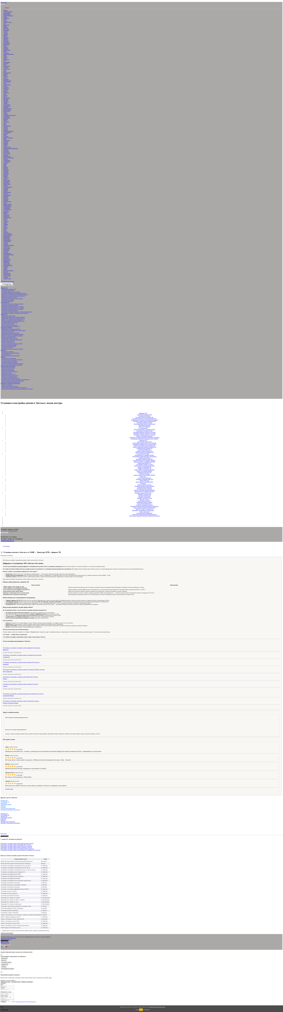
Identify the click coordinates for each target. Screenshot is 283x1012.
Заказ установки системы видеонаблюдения (144, 507)
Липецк (5, 56)
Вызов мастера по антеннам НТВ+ (144, 482)
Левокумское (7, 273)
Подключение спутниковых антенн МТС (144, 465)
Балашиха (6, 63)
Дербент (6, 191)
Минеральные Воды (9, 254)
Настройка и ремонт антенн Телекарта (144, 486)
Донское (6, 242)
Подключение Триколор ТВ (144, 441)
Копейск (6, 167)
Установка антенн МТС (144, 457)
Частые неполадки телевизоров (144, 513)
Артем (5, 222)
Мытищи (6, 133)
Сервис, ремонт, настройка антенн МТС (144, 469)
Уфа (5, 23)
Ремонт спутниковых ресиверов (144, 436)
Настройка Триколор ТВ (144, 449)
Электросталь (7, 160)
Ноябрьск (6, 224)
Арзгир (5, 269)
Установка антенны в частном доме (144, 417)
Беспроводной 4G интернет (7, 968)
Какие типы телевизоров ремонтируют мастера (144, 514)
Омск (5, 19)
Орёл (5, 94)
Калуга (5, 86)
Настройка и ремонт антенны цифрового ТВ (144, 421)
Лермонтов (6, 261)
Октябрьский (7, 208)
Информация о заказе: (6, 992)
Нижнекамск (7, 118)
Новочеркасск (7, 156)
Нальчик (6, 119)
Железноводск (7, 260)
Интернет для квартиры (144, 497)
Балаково (6, 143)
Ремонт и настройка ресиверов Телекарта (144, 490)
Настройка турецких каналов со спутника (144, 434)
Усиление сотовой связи (144, 495)
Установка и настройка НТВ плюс (144, 479)
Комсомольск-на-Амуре (9, 115)
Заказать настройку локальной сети (144, 509)
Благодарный (7, 248)
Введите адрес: (4, 996)
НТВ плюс (3, 960)
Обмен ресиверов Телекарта (144, 484)
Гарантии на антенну (144, 473)
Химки (5, 112)
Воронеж (6, 27)
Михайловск (7, 237)
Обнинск (6, 200)
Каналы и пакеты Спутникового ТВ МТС (144, 461)
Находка (6, 168)
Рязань (5, 51)
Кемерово (6, 48)
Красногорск (7, 153)
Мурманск (6, 102)
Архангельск (7, 82)
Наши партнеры (5, 942)
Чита (5, 83)
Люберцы (6, 136)
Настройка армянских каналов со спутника (144, 432)
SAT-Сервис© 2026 (5, 944)
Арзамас (6, 228)
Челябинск (6, 18)
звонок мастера (6, 284)
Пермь (5, 26)
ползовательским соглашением (20, 1001)
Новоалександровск (9, 245)
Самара (5, 21)
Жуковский (6, 214)
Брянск (5, 75)
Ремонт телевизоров (144, 511)
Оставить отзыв (9, 789)
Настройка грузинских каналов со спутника (144, 433)
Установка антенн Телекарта (144, 487)
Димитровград (7, 206)
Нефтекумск (7, 262)
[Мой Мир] (6, 947)
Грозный (6, 100)
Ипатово (6, 252)
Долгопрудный (7, 209)
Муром (5, 213)
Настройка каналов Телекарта (144, 488)
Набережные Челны (9, 54)
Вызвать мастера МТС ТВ (144, 463)
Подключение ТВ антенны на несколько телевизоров (144, 420)
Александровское (8, 265)
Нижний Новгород (8, 15)
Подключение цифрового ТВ (144, 414)
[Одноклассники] (5, 947)
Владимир (6, 79)
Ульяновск (6, 38)
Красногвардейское (8, 270)
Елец (5, 229)
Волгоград (6, 29)
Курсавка (6, 266)
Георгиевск (6, 250)
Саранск (6, 90)
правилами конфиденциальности (31, 1001)
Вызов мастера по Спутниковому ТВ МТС (144, 475)
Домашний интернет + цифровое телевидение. (22, 981)
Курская (6, 272)
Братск (5, 124)
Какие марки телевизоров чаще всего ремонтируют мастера (144, 515)
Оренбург (6, 47)
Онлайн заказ (4, 532)
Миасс (5, 164)
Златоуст (6, 159)
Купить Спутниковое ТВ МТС (144, 471)
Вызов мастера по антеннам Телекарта (144, 491)
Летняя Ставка (7, 278)
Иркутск (6, 39)
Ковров (5, 179)
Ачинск (5, 225)
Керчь (5, 165)
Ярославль (6, 42)
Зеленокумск (7, 264)
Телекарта (3, 966)
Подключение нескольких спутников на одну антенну (144, 438)
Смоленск (6, 87)
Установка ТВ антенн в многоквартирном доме (144, 418)
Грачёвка (6, 244)
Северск (6, 218)
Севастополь (7, 66)
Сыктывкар (6, 116)
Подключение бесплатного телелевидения (144, 424)
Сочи (5, 70)
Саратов (6, 31)
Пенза (5, 55)
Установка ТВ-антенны (144, 416)
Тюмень (6, 33)
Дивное (5, 268)
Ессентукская (7, 276)
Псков (5, 135)
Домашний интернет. (5, 981)
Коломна (6, 175)
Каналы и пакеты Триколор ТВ (144, 451)
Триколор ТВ (4, 958)
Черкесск (6, 193)
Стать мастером (4, 836)
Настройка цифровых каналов (144, 422)
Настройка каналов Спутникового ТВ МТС (144, 460)
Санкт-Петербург (8, 11)
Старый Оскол (7, 132)
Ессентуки (6, 210)
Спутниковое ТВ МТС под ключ (144, 464)
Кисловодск (7, 183)
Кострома (6, 107)
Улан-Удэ (6, 67)
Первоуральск (7, 195)
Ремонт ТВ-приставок (144, 426)
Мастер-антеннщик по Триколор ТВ (144, 452)
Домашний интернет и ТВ (144, 494)
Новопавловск (7, 253)
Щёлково (6, 189)
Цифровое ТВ (4, 964)
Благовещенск (7, 125)
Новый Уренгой (8, 204)
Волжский (6, 88)
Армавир (6, 141)
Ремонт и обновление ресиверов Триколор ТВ (144, 447)
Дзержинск (6, 122)
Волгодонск (7, 152)
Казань (5, 17)
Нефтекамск (7, 181)
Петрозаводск (7, 106)
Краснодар (6, 30)
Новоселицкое (7, 274)
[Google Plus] (8, 947)
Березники (6, 173)
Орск (5, 123)
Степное (6, 277)
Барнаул (6, 37)
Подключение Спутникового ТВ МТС (144, 455)
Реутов (5, 220)
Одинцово (6, 177)
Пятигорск (6, 169)
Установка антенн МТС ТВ (144, 472)
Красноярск (6, 25)
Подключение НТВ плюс (144, 478)
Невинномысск (7, 205)
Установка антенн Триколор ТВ (144, 448)
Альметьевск (7, 161)
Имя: (2, 984)
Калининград (7, 62)
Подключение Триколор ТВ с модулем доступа (144, 444)
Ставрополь (7, 68)
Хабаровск (6, 41)
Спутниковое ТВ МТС (6, 962)
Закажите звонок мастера (7, 933)
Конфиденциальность (6, 939)
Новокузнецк (7, 50)
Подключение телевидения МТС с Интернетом (144, 456)
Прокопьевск (7, 140)
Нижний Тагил (7, 80)
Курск (5, 64)
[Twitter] (3, 947)
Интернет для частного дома (144, 498)
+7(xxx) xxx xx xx (7, 281)
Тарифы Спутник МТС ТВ (144, 468)
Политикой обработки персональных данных (157, 1007)
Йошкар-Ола (7, 111)
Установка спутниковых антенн (144, 430)
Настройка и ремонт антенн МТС (144, 459)
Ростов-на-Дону (8, 22)
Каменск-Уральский (9, 157)
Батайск (6, 185)
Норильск (6, 149)
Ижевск (5, 35)
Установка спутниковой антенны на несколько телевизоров (144, 437)
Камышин (6, 212)
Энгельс (6, 7)
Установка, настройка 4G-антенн (144, 505)
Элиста (5, 230)
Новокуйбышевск (8, 234)
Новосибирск (7, 13)
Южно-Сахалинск (8, 137)
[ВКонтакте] (1, 947)
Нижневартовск (8, 108)
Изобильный (7, 238)
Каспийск (6, 199)
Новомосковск (7, 192)
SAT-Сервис (4, 2)
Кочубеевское (7, 241)
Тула (5, 60)
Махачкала (6, 45)
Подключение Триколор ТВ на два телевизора (144, 443)
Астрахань (6, 52)
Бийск (5, 139)
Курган (5, 91)
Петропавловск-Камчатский (11, 148)
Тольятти (6, 34)
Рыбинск (6, 144)
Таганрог (6, 114)
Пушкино (6, 221)
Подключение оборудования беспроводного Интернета (144, 506)
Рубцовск (6, 172)
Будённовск (6, 249)
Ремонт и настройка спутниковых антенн (144, 429)
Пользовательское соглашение (8, 938)
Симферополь (7, 84)
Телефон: (3, 987)
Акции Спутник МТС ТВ (144, 467)
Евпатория (6, 216)
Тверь (5, 71)
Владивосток (7, 43)
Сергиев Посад (7, 233)
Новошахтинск (7, 217)
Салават (6, 163)
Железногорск (7, 236)
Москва (5, 10)
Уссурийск (6, 151)
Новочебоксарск (8, 187)
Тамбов (5, 103)
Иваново (6, 74)
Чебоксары (6, 59)
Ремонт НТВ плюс (144, 480)
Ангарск (6, 128)
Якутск (5, 96)
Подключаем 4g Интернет (144, 501)
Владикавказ (7, 98)
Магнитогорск (7, 72)
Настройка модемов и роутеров (144, 502)
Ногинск (6, 232)
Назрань (6, 197)
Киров (5, 58)
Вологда (6, 95)
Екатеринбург (7, 14)
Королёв (6, 129)
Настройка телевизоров (144, 425)
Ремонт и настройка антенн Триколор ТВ (144, 445)
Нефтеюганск (7, 184)
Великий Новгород (8, 131)
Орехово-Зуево (7, 201)
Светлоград (6, 246)
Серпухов (6, 188)
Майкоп (6, 176)
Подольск (6, 99)
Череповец (6, 92)
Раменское (6, 196)
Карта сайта (4, 833)
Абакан (5, 145)
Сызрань (6, 155)
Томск (5, 46)
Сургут (5, 78)
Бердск (5, 226)
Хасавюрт (6, 171)
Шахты (5, 120)
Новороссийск (7, 110)
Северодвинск (7, 147)
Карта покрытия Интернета (144, 503)
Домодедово (7, 180)
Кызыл (5, 202)
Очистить (3, 983)
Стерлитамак (7, 104)
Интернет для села (144, 499)
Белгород (6, 76)
